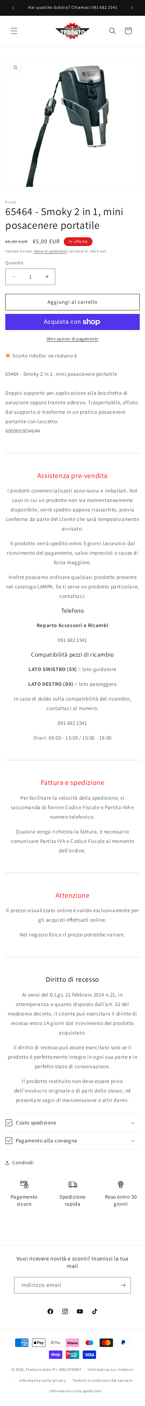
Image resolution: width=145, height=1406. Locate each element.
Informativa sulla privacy (42, 1380)
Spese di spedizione (50, 251)
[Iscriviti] (123, 1285)
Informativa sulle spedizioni (76, 1390)
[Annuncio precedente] (13, 7)
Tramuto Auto (38, 1369)
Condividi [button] (22, 1162)
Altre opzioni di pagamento (73, 338)
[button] (14, 31)
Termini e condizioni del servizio (102, 1380)
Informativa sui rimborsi (110, 1369)
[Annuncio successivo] (132, 7)
